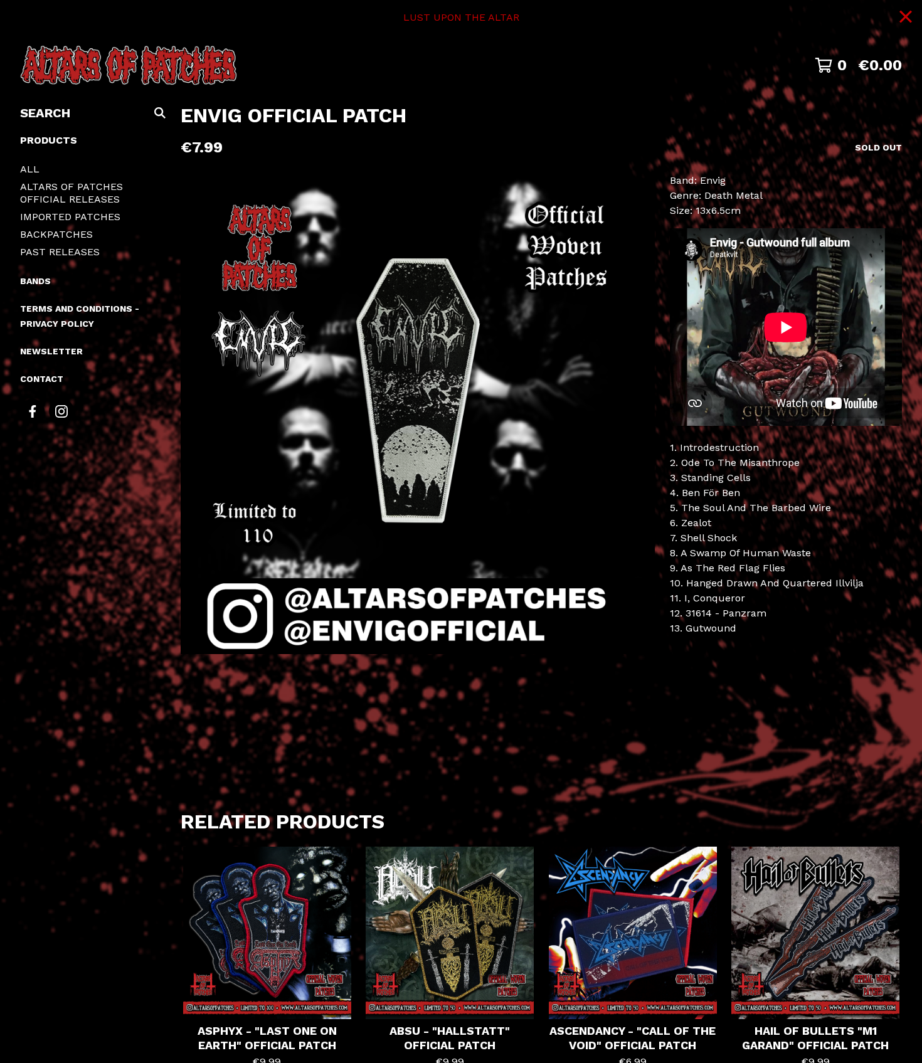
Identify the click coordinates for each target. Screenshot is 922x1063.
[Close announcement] (905, 18)
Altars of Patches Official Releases (71, 193)
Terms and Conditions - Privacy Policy (79, 316)
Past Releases (60, 252)
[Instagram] (61, 411)
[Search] (160, 112)
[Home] (128, 65)
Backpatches (56, 234)
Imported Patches (70, 217)
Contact (41, 379)
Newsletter (51, 351)
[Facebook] (32, 411)
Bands (35, 281)
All (30, 169)
